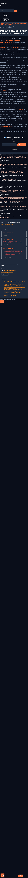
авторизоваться (4, 217)
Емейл (3, 268)
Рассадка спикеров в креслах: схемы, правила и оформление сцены (14, 282)
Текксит (2, 184)
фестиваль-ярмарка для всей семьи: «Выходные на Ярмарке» (14, 290)
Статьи (5, 16)
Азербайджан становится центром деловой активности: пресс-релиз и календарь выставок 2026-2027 (13, 164)
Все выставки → (14, 260)
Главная (5, 14)
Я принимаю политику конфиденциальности (8, 271)
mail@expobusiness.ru (7, 224)
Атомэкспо (16, 47)
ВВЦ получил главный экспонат (8, 179)
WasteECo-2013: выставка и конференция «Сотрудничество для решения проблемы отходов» (11, 172)
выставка (2, 59)
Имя (2, 265)
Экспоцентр (4, 51)
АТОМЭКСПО (4, 91)
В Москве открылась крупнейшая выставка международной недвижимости (12, 191)
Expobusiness (3, 3)
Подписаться (22, 144)
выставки (2, 47)
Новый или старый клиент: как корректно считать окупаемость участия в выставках (13, 294)
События (5, 15)
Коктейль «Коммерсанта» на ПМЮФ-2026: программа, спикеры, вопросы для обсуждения (13, 156)
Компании (5, 18)
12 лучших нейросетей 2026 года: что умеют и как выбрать (14, 287)
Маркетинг (6, 19)
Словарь (5, 20)
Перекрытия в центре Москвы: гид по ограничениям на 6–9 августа (14, 285)
